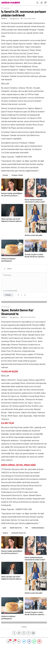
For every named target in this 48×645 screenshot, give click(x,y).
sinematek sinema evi (18, 533)
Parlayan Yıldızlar (17, 175)
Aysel (4, 528)
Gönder (8, 295)
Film (26, 528)
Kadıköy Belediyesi (38, 528)
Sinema (5, 533)
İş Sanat (5, 175)
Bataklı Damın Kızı (16, 528)
